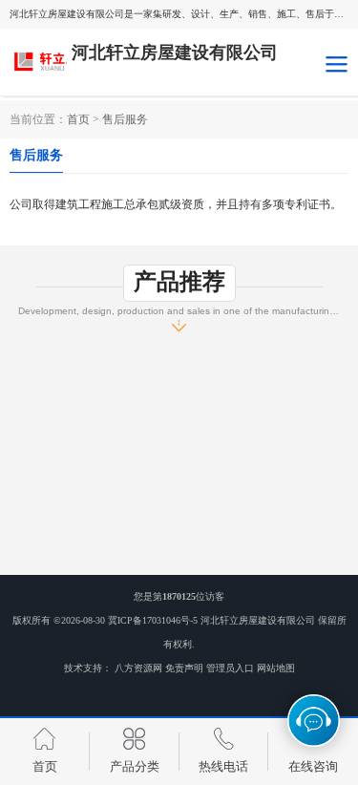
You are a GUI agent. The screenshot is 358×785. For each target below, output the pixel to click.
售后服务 (125, 119)
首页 (78, 119)
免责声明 (184, 668)
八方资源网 (138, 668)
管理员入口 (230, 668)
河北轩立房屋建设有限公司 (257, 620)
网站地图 (276, 668)
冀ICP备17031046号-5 (153, 620)
